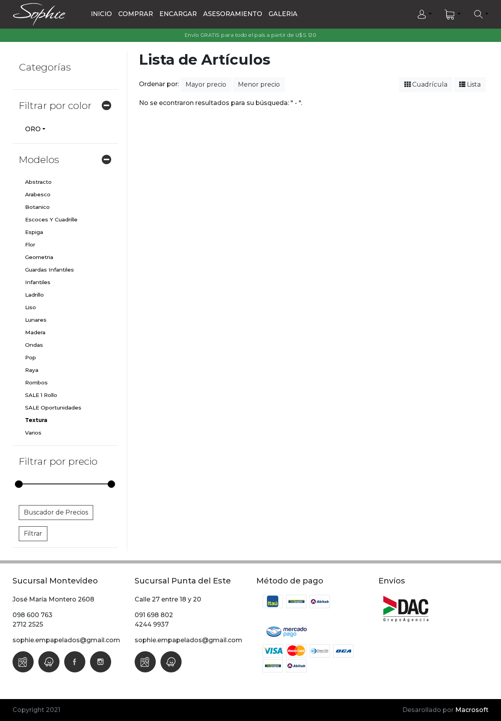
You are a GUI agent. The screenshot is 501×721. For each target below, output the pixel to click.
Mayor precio (206, 84)
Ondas (34, 345)
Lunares (36, 320)
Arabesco (37, 194)
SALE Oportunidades (53, 407)
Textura (36, 420)
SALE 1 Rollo (41, 395)
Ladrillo (34, 295)
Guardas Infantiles (49, 269)
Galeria (283, 14)
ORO (33, 129)
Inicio (101, 14)
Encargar (178, 14)
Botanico (37, 207)
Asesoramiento (232, 14)
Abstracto (38, 182)
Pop (30, 357)
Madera (35, 332)
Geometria (39, 257)
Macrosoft (471, 710)
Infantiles (37, 282)
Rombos (36, 382)
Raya (31, 370)
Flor (30, 244)
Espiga (34, 232)
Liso (30, 307)
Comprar (135, 14)
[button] (424, 14)
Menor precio (259, 84)
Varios (33, 432)
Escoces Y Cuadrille (51, 219)
